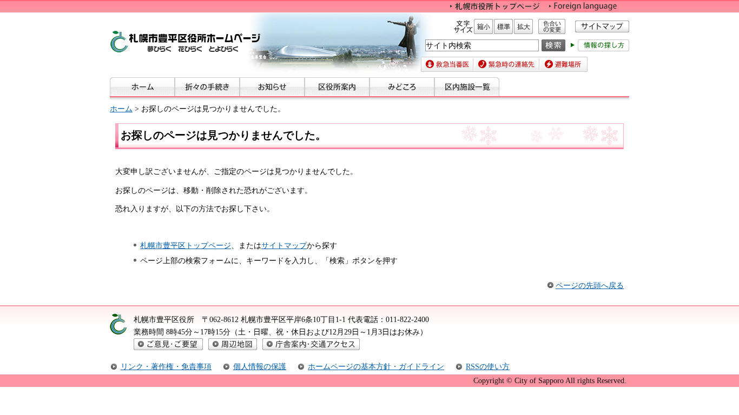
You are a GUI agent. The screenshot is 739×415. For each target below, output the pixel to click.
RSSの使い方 (488, 366)
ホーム (121, 108)
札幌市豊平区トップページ (185, 245)
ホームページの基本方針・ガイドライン (376, 366)
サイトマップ (284, 245)
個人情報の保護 (259, 366)
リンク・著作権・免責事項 (166, 366)
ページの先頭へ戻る (590, 285)
